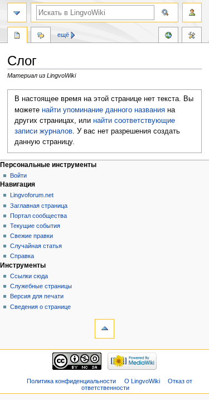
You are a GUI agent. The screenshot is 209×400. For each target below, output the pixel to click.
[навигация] (17, 12)
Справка (22, 256)
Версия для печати (37, 296)
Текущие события (35, 225)
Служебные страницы (41, 286)
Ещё (63, 34)
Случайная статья (36, 245)
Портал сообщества (38, 215)
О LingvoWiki (142, 381)
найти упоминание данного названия (103, 110)
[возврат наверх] (104, 329)
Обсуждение (40, 36)
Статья (17, 36)
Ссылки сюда (29, 276)
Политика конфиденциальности (71, 381)
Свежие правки (31, 235)
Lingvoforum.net (32, 195)
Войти (18, 175)
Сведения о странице (40, 306)
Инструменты (191, 36)
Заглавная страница (38, 205)
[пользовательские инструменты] (192, 12)
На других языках (168, 36)
